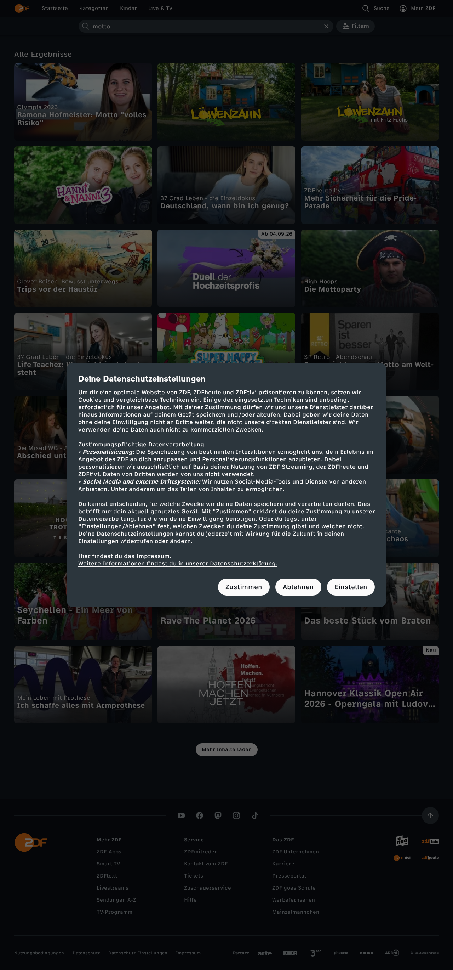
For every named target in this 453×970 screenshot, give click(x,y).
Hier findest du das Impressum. (124, 556)
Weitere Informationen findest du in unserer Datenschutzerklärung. (177, 563)
